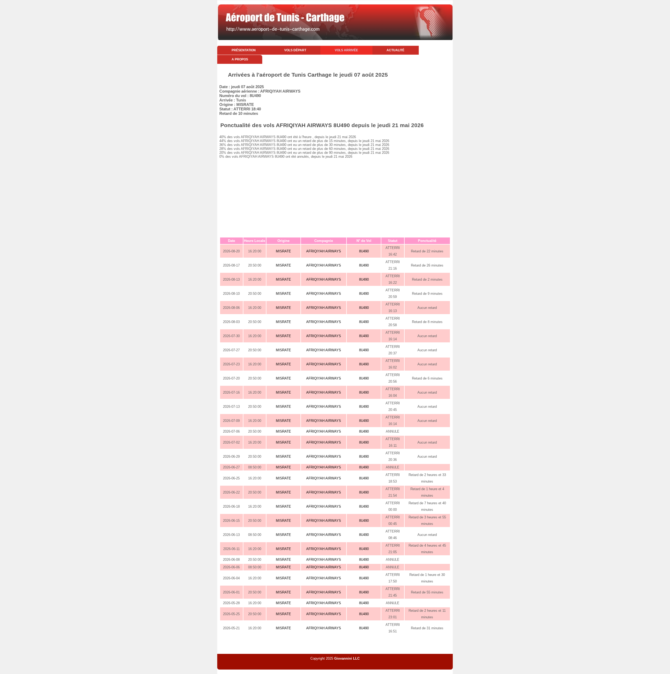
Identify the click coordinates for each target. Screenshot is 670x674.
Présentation (244, 50)
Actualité (395, 50)
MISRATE (283, 251)
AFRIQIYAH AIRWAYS (323, 251)
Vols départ (295, 50)
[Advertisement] (335, 197)
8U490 (364, 251)
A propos (240, 59)
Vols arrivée (346, 50)
